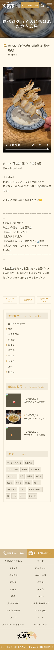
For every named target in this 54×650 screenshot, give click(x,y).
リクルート (11, 476)
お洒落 (28, 483)
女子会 (11, 361)
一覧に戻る (27, 299)
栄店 (10, 328)
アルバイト (35, 469)
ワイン (22, 489)
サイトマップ (40, 624)
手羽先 (11, 350)
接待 (10, 366)
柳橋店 (11, 339)
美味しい (32, 496)
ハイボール (11, 489)
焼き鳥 (11, 371)
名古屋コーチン (35, 489)
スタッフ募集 (12, 469)
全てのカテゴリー (16, 323)
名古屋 (38, 476)
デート (11, 355)
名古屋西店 (13, 334)
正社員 (24, 469)
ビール (37, 483)
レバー (22, 496)
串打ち (19, 483)
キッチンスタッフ (14, 463)
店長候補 (28, 463)
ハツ (14, 496)
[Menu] (49, 4)
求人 (21, 476)
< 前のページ (10, 300)
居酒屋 (11, 344)
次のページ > (44, 300)
